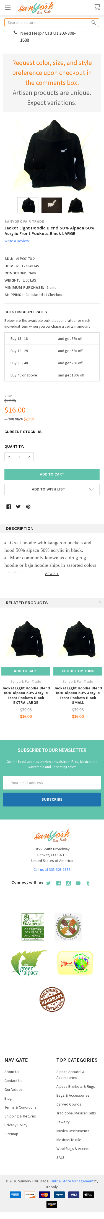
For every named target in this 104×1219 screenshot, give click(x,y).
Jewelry (63, 1121)
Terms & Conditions (20, 1107)
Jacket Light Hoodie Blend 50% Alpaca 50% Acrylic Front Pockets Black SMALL (78, 695)
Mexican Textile (68, 1139)
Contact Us (13, 1080)
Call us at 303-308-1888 (52, 869)
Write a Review (16, 240)
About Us (11, 1071)
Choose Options (78, 671)
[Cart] (98, 7)
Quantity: (14, 446)
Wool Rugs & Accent (73, 1148)
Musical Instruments (72, 1130)
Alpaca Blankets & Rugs (75, 1086)
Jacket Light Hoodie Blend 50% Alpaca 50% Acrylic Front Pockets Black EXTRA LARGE (26, 695)
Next (99, 603)
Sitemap (11, 1133)
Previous (92, 603)
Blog (8, 1098)
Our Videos (13, 1089)
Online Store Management (71, 1180)
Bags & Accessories (73, 1095)
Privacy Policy (15, 1124)
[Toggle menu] (7, 7)
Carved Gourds (68, 1104)
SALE (60, 1157)
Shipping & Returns (20, 1116)
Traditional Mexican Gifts (76, 1113)
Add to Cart (26, 671)
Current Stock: (22, 431)
